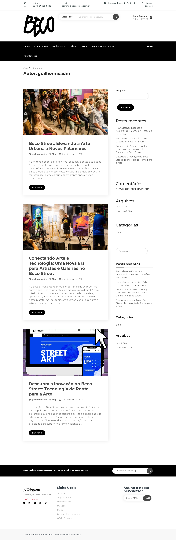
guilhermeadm (39, 154)
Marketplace (58, 46)
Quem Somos (41, 46)
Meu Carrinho (140, 16)
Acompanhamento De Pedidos (123, 3)
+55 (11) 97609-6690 (32, 499)
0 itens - (140, 19)
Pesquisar (121, 90)
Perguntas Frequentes (102, 46)
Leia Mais (37, 187)
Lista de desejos (148, 4)
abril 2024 (121, 206)
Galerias (74, 46)
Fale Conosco (30, 56)
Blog (84, 46)
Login (150, 46)
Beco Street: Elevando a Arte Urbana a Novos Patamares (59, 146)
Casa (25, 68)
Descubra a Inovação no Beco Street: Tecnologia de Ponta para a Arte (60, 389)
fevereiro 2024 (124, 211)
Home (27, 46)
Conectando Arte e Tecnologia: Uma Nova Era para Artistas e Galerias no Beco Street (57, 266)
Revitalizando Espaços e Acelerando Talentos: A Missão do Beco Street (134, 131)
